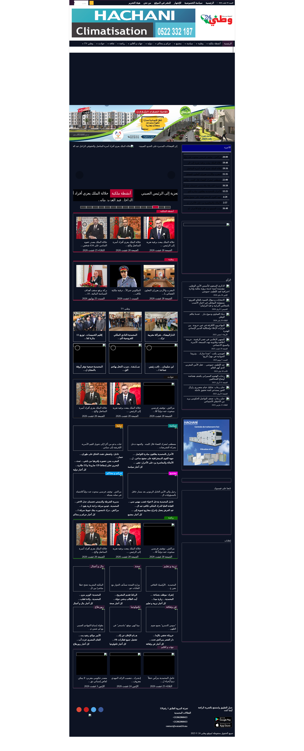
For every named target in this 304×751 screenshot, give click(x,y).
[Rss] (91, 3)
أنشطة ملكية (215, 43)
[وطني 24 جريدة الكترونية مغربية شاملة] (216, 19)
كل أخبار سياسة (135, 467)
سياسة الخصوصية (193, 3)
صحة (137, 566)
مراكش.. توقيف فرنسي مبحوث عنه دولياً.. (202, 157)
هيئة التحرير (134, 3)
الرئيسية (210, 3)
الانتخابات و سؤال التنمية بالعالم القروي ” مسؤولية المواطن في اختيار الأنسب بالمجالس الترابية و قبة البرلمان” (208, 303)
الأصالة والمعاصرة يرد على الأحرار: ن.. (204, 203)
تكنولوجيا (135, 607)
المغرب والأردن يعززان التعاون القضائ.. (203, 174)
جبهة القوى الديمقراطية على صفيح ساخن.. (202, 197)
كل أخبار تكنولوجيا (118, 644)
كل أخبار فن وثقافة (155, 644)
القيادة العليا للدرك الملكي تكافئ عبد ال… (154, 506)
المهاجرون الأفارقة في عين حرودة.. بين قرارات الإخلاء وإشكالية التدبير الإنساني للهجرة (208, 328)
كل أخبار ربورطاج (81, 644)
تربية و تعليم (170, 566)
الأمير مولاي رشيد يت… (90, 635)
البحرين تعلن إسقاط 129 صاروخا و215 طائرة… (97, 465)
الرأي (228, 280)
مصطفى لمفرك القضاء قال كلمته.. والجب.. (201, 180)
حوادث (101, 43)
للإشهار (177, 3)
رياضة (122, 43)
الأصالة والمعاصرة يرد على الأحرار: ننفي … (153, 462)
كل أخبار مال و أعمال (83, 603)
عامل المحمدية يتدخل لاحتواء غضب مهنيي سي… (151, 502)
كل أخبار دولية (79, 469)
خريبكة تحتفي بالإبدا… (163, 635)
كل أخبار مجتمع (135, 514)
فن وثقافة (171, 607)
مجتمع (179, 43)
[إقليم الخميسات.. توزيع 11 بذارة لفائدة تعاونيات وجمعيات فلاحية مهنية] (89, 321)
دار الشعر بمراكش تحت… (161, 640)
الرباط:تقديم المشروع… (126, 595)
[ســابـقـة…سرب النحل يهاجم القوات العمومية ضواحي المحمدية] (125, 353)
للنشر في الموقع (162, 3)
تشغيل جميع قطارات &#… (124, 640)
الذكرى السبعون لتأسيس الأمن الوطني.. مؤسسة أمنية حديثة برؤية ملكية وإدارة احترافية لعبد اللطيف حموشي (208, 289)
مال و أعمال (97, 566)
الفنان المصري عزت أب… (89, 640)
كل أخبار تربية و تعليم (156, 603)
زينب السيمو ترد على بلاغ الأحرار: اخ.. (204, 208)
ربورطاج (99, 607)
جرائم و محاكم (164, 43)
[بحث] (71, 2)
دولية (150, 43)
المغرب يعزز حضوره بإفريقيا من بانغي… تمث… (96, 461)
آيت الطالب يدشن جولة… (125, 599)
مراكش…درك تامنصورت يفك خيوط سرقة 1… (97, 510)
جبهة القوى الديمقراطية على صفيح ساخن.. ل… (152, 458)
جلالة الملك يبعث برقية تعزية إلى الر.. (204, 163)
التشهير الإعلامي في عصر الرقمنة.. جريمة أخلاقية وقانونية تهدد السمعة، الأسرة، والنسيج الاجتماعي (207, 342)
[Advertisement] (152, 79)
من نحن (147, 3)
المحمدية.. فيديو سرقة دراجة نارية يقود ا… (99, 506)
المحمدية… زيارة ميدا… (162, 599)
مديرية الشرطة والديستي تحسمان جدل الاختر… (97, 502)
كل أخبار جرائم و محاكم (84, 514)
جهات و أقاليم (136, 43)
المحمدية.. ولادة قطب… (89, 599)
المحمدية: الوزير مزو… (90, 595)
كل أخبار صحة (116, 603)
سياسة (190, 43)
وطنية (200, 43)
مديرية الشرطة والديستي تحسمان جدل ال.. (201, 185)
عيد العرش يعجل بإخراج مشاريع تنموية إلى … (152, 510)
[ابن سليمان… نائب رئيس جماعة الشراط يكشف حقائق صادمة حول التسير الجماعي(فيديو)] (161, 353)
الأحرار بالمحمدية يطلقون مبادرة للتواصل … (153, 454)
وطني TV (88, 43)
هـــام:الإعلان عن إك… (126, 635)
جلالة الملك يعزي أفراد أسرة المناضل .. (203, 168)
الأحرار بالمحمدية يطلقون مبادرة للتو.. (204, 191)
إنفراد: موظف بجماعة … (162, 595)
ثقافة (112, 43)
